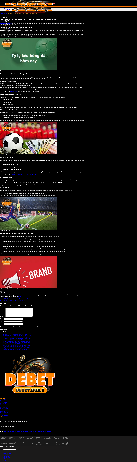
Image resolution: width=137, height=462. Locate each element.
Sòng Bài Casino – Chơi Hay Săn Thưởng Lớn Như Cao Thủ (16, 334)
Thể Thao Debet (6, 457)
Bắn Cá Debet (6, 21)
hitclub (10, 431)
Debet (1, 13)
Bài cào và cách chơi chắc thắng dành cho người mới (15, 346)
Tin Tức (4, 25)
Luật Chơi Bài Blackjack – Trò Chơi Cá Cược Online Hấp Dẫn (16, 341)
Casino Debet (6, 454)
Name (1, 318)
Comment (2, 316)
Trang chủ (5, 17)
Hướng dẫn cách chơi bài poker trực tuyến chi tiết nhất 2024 (17, 348)
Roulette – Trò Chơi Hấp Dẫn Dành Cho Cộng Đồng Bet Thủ (16, 339)
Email (1, 321)
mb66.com (6, 431)
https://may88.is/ (32, 431)
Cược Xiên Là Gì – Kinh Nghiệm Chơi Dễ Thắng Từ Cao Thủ (13, 300)
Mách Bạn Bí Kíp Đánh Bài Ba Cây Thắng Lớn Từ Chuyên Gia (17, 345)
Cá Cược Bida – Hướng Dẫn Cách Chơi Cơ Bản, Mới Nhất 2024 (24, 174)
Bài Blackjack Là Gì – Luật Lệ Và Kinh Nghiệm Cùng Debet (16, 337)
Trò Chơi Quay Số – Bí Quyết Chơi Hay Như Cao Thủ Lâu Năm (17, 335)
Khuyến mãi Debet (7, 453)
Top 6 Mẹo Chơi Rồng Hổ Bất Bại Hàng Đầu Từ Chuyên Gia (16, 342)
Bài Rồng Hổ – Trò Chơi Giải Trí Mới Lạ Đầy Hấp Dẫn (15, 344)
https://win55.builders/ (41, 431)
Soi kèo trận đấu (14, 91)
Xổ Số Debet (6, 459)
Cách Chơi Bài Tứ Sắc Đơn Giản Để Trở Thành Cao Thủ (15, 349)
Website (2, 324)
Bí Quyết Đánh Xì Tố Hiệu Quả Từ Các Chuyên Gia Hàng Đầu (16, 338)
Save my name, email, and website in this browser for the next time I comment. (20, 326)
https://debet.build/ (8, 419)
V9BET (19, 431)
